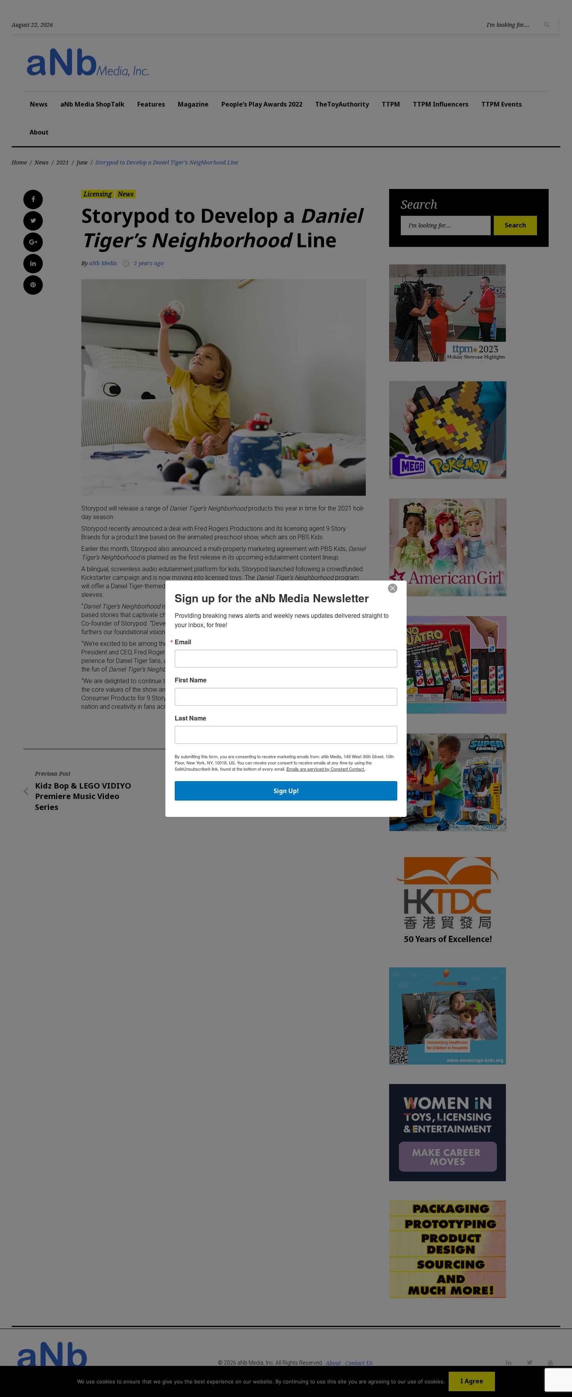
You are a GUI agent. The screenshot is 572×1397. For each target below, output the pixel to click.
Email (183, 642)
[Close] (392, 588)
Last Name (190, 718)
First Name (191, 680)
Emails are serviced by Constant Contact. (325, 769)
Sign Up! (286, 791)
